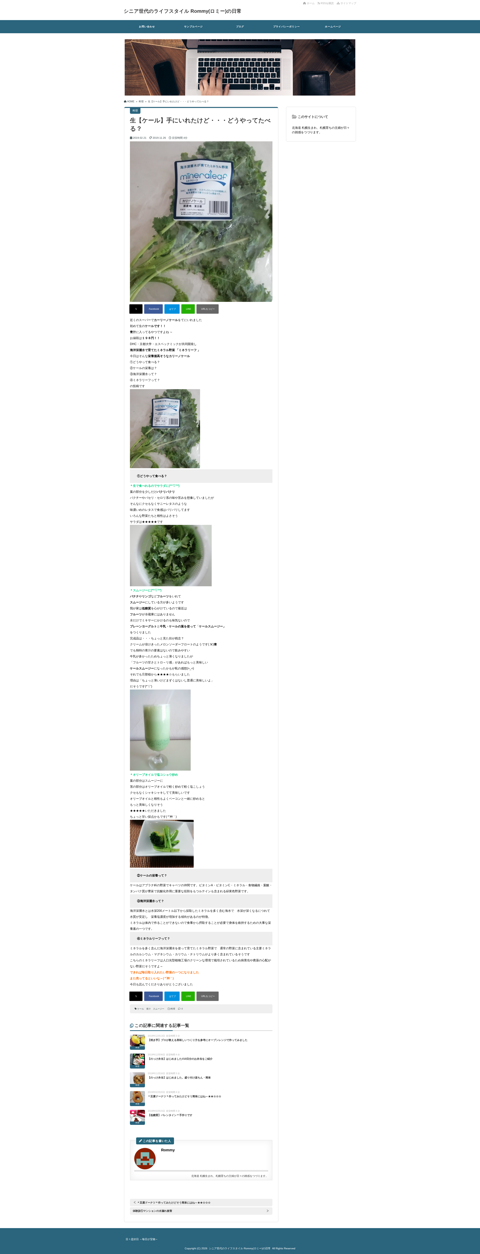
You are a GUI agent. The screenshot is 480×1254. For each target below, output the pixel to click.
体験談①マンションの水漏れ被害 (152, 1210)
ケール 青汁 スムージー (150, 1009)
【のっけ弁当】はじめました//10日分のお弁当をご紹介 (180, 1058)
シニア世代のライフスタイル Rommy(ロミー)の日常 (183, 11)
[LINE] (188, 309)
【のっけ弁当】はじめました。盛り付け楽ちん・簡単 (179, 1077)
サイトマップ (348, 3)
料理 (173, 1009)
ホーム (310, 3)
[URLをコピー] (207, 309)
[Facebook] (153, 309)
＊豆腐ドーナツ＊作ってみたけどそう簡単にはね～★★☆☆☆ (184, 1096)
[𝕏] (136, 309)
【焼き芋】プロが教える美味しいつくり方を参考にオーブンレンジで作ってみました (198, 1039)
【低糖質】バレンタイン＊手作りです (170, 1115)
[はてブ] (172, 309)
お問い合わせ (147, 26)
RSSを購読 (327, 3)
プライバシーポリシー (286, 26)
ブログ (240, 26)
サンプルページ (193, 26)
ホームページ (333, 26)
